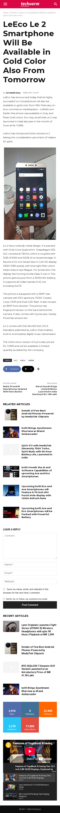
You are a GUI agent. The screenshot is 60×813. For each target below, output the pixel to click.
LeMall (31, 360)
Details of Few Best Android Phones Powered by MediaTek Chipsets (38, 413)
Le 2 (15, 360)
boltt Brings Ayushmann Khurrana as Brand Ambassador (37, 430)
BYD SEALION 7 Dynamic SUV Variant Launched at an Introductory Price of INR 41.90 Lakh (38, 670)
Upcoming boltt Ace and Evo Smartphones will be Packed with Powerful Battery (37, 513)
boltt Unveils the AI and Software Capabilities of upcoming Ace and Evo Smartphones (37, 472)
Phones (13, 12)
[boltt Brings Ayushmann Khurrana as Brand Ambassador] (11, 432)
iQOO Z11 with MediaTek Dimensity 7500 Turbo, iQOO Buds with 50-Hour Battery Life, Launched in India (37, 451)
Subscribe (30, 718)
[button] (55, 4)
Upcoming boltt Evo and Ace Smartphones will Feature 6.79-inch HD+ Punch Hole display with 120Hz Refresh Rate (37, 492)
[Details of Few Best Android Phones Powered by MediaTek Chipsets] (11, 414)
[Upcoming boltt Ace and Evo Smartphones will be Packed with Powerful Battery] (11, 512)
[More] (38, 369)
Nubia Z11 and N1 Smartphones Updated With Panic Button (15, 389)
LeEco (22, 360)
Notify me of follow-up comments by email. (27, 599)
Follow (30, 703)
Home (5, 12)
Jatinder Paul (13, 93)
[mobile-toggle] (5, 4)
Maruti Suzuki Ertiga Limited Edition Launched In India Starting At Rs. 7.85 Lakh (44, 390)
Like (12, 703)
